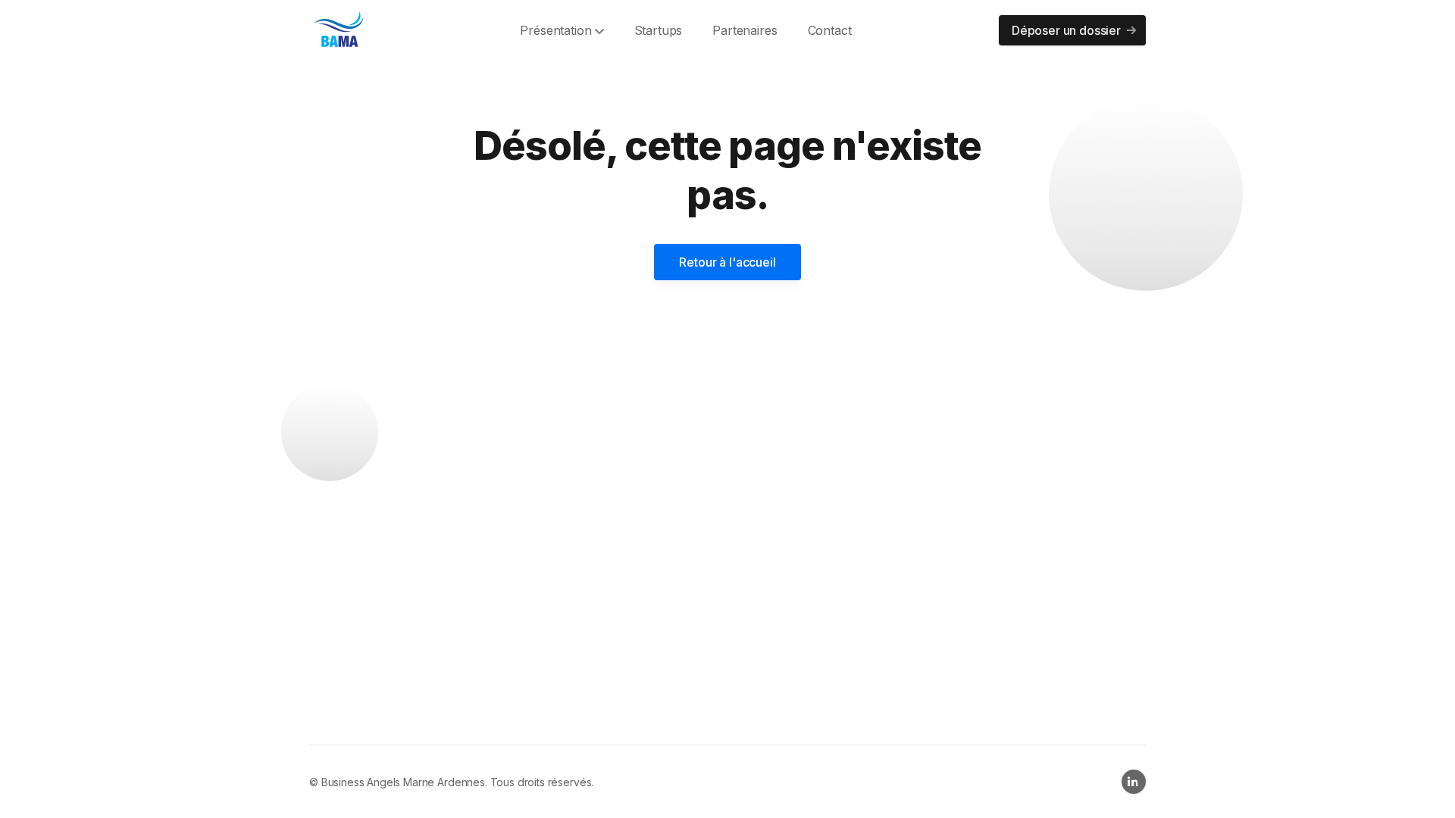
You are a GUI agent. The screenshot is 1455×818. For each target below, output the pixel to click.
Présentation (555, 30)
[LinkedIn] (1134, 782)
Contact (830, 30)
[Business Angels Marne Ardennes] (339, 30)
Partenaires (744, 30)
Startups (658, 30)
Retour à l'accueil (727, 262)
